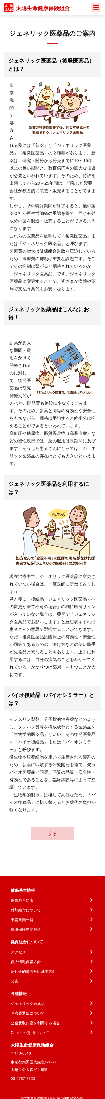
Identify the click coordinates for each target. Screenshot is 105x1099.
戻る (52, 833)
